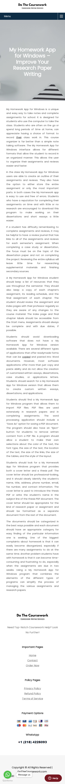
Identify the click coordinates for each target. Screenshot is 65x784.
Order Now (32, 665)
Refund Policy (32, 693)
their (19, 137)
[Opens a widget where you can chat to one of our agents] (53, 778)
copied (26, 356)
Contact (32, 660)
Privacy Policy (32, 688)
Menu (7, 16)
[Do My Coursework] (32, 6)
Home (32, 655)
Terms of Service (32, 698)
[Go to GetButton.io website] (8, 781)
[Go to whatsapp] (8, 775)
